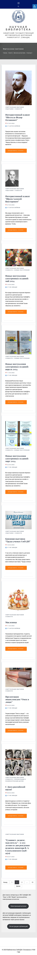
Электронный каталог (18, 906)
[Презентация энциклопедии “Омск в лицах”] (18, 677)
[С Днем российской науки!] (18, 762)
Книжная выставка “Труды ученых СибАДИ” (17, 540)
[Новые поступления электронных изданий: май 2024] (18, 257)
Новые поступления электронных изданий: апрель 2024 (17, 367)
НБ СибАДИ (13, 287)
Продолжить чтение (15, 150)
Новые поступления (22, 270)
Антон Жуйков (14, 126)
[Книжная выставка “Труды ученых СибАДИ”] (18, 520)
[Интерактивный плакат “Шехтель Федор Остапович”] (18, 87)
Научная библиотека (18, 28)
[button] (35, 6)
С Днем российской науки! (15, 788)
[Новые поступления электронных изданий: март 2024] (18, 433)
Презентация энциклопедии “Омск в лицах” (17, 699)
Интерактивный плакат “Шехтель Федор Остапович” (17, 117)
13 (32, 882)
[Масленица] (18, 600)
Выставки (10, 109)
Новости (18, 109)
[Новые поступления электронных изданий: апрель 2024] (18, 342)
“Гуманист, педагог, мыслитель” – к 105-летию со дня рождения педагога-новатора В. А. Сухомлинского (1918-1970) (17, 847)
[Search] (18, 6)
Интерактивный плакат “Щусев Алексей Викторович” (17, 199)
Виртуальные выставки (15, 107)
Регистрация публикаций (18, 926)
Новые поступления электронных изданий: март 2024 (17, 458)
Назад (5, 882)
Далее (18, 886)
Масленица (11, 622)
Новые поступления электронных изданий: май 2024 (17, 278)
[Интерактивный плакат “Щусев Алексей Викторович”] (18, 178)
